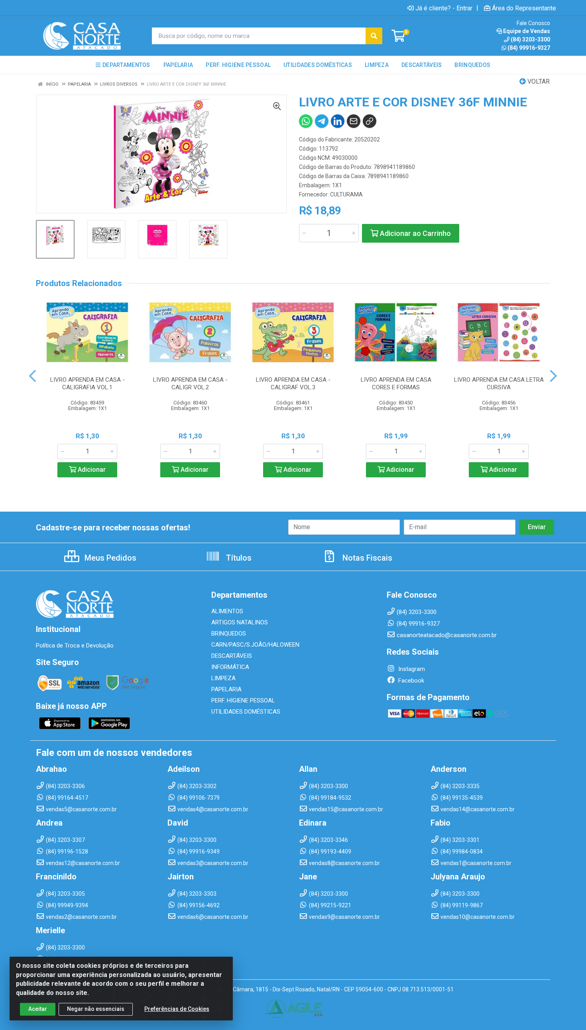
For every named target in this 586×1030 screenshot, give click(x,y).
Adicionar (91, 469)
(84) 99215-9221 (330, 905)
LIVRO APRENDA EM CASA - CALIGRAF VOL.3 (293, 383)
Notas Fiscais (366, 558)
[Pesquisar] (374, 35)
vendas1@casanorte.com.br (475, 863)
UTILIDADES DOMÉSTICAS (245, 711)
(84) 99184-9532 (330, 798)
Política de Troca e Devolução (75, 645)
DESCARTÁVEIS (231, 655)
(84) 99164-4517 (67, 798)
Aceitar (37, 1009)
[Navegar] (32, 376)
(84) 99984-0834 (461, 851)
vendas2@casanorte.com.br (81, 917)
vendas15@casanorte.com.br (346, 809)
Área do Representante (524, 8)
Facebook (410, 680)
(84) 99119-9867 (461, 905)
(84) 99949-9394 (67, 905)
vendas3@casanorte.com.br (212, 863)
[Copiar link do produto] (369, 121)
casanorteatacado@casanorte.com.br (447, 635)
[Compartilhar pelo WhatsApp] (306, 121)
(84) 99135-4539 (461, 798)
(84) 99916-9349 (198, 851)
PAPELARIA (226, 689)
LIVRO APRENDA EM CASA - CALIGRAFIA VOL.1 (87, 383)
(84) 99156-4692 (198, 905)
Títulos (238, 558)
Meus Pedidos (109, 558)
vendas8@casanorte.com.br (344, 863)
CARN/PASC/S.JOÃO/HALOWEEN (255, 644)
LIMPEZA (223, 678)
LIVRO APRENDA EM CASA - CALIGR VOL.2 (190, 383)
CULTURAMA (346, 194)
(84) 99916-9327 (528, 48)
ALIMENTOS (227, 611)
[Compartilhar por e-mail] (353, 121)
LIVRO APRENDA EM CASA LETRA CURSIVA (499, 383)
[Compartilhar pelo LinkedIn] (337, 121)
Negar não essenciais (95, 1009)
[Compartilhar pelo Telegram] (321, 121)
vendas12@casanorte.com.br (83, 863)
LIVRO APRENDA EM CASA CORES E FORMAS (396, 383)
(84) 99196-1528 (67, 851)
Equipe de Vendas (526, 31)
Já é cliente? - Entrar (443, 8)
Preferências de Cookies (176, 1009)
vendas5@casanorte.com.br (81, 809)
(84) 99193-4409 (330, 851)
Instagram (411, 669)
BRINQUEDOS (228, 633)
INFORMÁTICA (230, 667)
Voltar (538, 81)
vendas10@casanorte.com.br (477, 917)
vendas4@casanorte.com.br (212, 809)
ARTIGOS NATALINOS (239, 622)
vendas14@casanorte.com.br (477, 809)
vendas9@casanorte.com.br (344, 917)
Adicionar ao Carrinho (414, 233)
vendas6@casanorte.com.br (212, 917)
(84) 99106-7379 (198, 798)
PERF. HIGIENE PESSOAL (243, 700)
